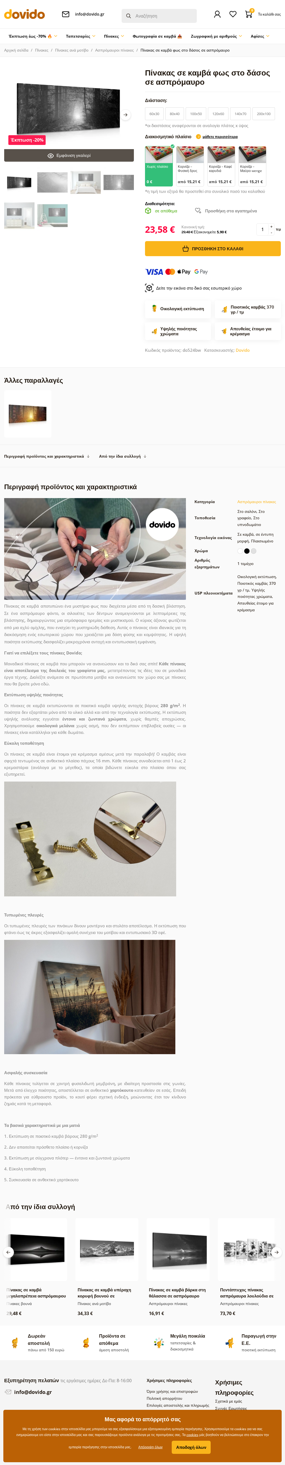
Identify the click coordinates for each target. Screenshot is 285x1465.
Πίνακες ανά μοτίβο (72, 50)
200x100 (264, 113)
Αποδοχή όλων (191, 1447)
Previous (8, 1252)
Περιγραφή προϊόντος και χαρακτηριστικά (44, 456)
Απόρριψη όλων (150, 1447)
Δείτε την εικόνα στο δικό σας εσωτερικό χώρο (199, 288)
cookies (192, 1434)
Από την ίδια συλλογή (120, 456)
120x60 (218, 113)
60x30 (154, 113)
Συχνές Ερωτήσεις (231, 1408)
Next (125, 114)
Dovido (243, 350)
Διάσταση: (156, 100)
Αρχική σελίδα (16, 50)
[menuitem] (33, 36)
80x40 (175, 113)
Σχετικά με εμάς (228, 1401)
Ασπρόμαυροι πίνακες (114, 50)
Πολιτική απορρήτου (164, 1398)
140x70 (240, 113)
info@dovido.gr (32, 1392)
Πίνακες (41, 50)
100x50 (196, 113)
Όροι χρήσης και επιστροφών (172, 1391)
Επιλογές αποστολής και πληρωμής (178, 1405)
